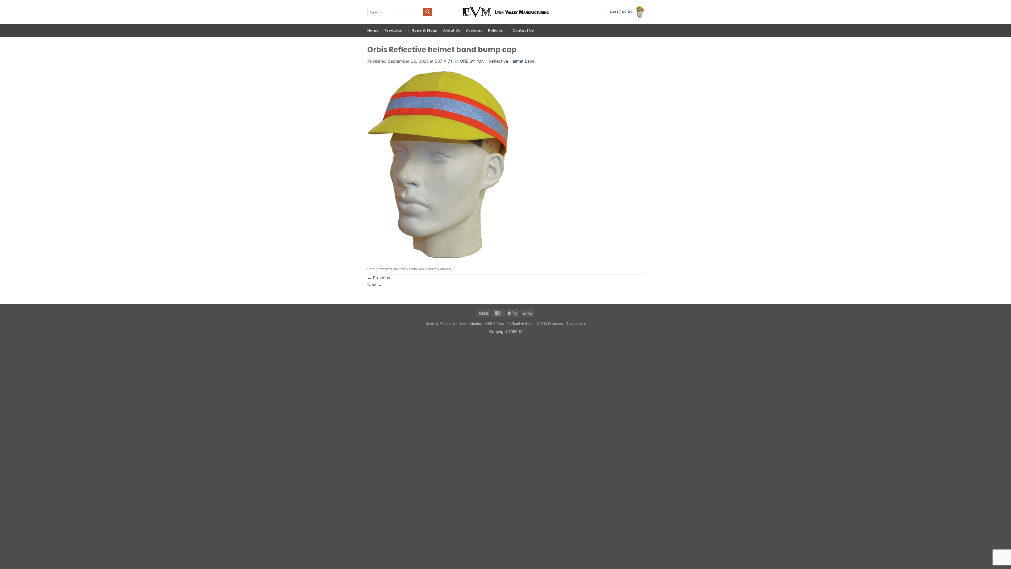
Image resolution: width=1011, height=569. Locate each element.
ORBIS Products (550, 324)
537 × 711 (444, 61)
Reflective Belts (520, 324)
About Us (451, 30)
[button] (627, 12)
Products (393, 30)
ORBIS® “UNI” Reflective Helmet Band (497, 61)
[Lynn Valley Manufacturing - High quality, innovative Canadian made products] (505, 12)
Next (374, 284)
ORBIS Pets (494, 324)
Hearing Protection (441, 324)
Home (373, 30)
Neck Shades (471, 324)
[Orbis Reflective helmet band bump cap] (438, 164)
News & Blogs (424, 30)
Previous (378, 277)
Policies (495, 30)
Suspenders (576, 324)
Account (474, 30)
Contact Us (523, 30)
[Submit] (427, 12)
